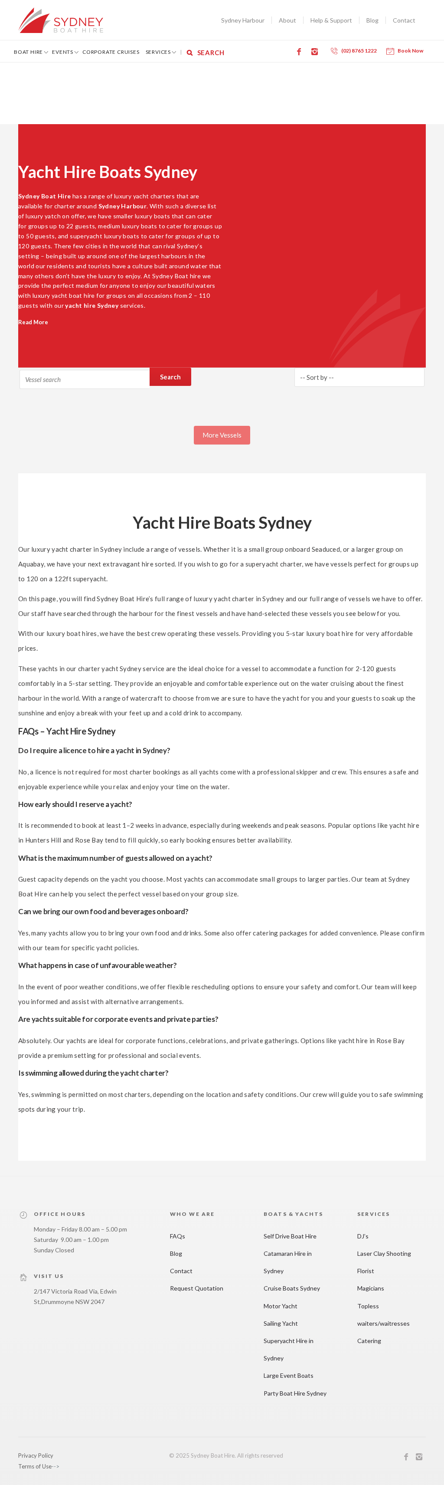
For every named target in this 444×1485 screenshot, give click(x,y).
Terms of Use (35, 1466)
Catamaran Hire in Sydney (288, 1262)
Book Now (410, 50)
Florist (365, 1270)
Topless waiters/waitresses (383, 1314)
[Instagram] (316, 52)
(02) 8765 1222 (359, 50)
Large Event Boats (288, 1375)
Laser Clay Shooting (384, 1253)
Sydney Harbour (242, 20)
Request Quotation (196, 1288)
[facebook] (406, 1458)
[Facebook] (300, 52)
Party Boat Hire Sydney (295, 1393)
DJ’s (363, 1236)
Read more (33, 322)
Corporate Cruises (111, 52)
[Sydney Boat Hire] (60, 20)
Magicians (370, 1288)
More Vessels (222, 435)
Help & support (331, 20)
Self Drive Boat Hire (290, 1236)
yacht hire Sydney (91, 305)
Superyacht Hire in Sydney (288, 1349)
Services (158, 52)
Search (170, 377)
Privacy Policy (35, 1455)
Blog (372, 20)
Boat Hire (28, 52)
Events (62, 52)
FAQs (177, 1236)
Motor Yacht (280, 1306)
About (287, 20)
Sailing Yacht (281, 1323)
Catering (369, 1340)
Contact (404, 20)
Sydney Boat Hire (44, 196)
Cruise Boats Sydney (292, 1288)
